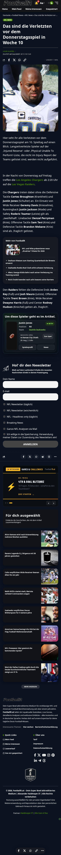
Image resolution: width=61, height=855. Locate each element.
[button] (36, 3)
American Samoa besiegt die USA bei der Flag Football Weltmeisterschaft (22, 630)
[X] (39, 755)
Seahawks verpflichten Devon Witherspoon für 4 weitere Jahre (18, 611)
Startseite (6, 15)
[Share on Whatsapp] (19, 60)
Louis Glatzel (8, 51)
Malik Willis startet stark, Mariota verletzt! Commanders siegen (19, 592)
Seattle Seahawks (37, 329)
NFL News (29, 15)
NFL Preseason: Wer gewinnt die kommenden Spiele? (18, 649)
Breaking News (14, 422)
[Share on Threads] (49, 456)
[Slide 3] (11, 502)
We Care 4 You (41, 813)
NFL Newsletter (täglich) (19, 404)
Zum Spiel (48, 336)
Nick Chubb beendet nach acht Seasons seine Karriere (31, 279)
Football (50, 469)
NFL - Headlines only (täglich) (22, 416)
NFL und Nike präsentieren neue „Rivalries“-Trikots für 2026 (36, 249)
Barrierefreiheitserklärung (46, 727)
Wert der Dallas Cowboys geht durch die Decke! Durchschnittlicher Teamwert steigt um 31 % (22, 669)
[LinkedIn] (35, 760)
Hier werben (28, 727)
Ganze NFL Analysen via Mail (21, 428)
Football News (17, 15)
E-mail (6, 391)
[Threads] (44, 760)
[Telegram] (40, 760)
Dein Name (9, 379)
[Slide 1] (6, 502)
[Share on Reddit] (42, 456)
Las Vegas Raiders (23, 184)
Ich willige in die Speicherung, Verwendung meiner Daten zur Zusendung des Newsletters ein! (30, 436)
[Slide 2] (9, 502)
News (46, 347)
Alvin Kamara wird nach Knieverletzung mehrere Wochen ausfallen (21, 535)
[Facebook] (35, 755)
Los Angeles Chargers (29, 180)
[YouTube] (44, 755)
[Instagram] (49, 755)
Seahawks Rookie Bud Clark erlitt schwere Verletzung (30, 268)
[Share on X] (14, 60)
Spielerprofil (27, 347)
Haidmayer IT (27, 813)
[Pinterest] (53, 755)
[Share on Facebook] (9, 60)
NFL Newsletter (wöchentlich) (22, 410)
